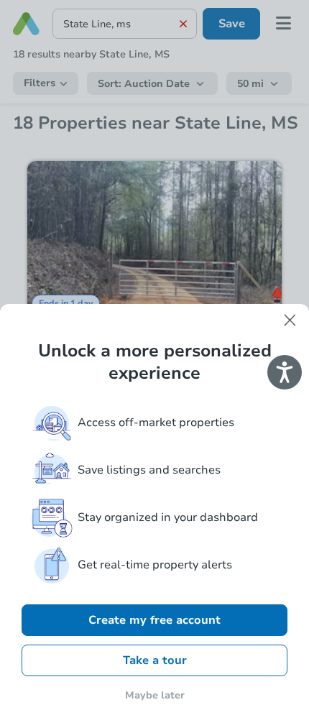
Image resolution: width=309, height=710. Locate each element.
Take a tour (155, 660)
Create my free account (154, 620)
